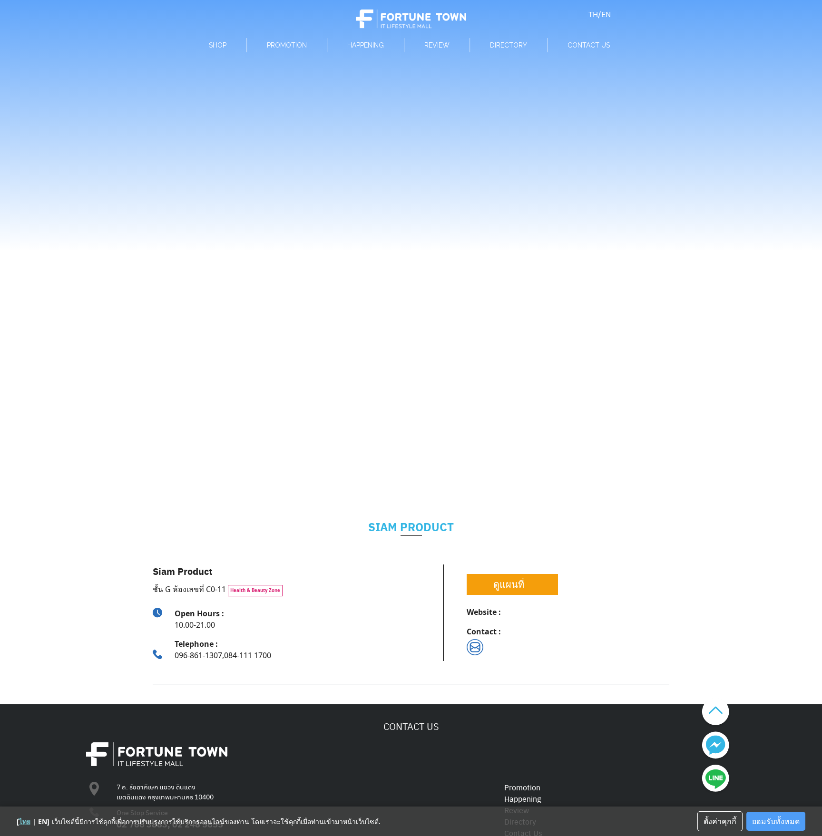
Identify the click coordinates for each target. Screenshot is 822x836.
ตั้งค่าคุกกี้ (720, 821)
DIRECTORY (508, 45)
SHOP (217, 45)
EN (606, 14)
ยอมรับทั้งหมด (776, 821)
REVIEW (437, 45)
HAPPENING (365, 45)
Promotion (522, 787)
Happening (522, 798)
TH (593, 14)
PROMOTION (287, 45)
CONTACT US (589, 45)
